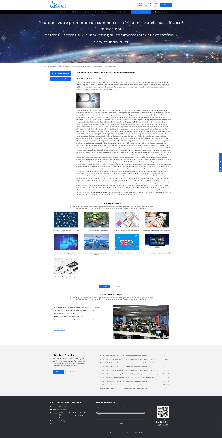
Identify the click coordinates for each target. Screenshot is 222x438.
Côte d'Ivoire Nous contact (161, 12)
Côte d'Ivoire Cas (121, 12)
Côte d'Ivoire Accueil (60, 12)
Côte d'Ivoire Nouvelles (141, 12)
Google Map (61, 421)
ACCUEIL (53, 423)
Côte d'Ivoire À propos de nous (80, 12)
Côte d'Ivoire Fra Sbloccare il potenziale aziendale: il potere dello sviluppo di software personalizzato (128, 363)
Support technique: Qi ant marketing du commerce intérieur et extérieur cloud (120, 433)
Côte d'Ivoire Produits (101, 12)
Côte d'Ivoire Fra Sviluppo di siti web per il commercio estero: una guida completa (123, 355)
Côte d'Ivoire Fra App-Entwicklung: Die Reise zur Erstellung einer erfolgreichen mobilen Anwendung (129, 359)
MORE (105, 286)
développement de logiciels (120, 110)
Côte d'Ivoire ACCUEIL (46, 66)
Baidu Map (53, 421)
